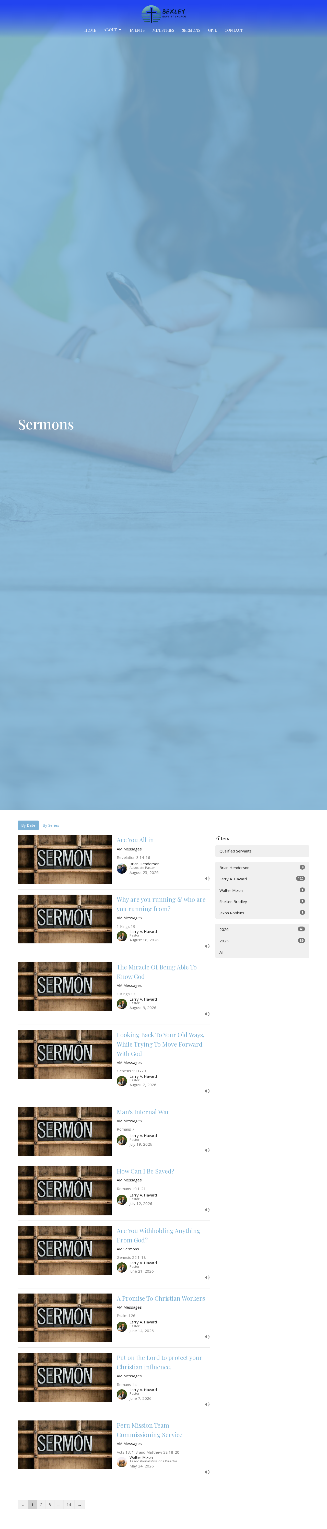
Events (137, 30)
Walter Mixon (261, 890)
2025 (261, 940)
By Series (51, 825)
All (221, 952)
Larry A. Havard (261, 878)
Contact (234, 30)
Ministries (163, 30)
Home (90, 30)
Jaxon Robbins (261, 912)
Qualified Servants (235, 851)
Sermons (191, 30)
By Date (28, 825)
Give (212, 30)
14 (69, 1504)
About (110, 29)
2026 (261, 929)
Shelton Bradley (261, 901)
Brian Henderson (261, 867)
